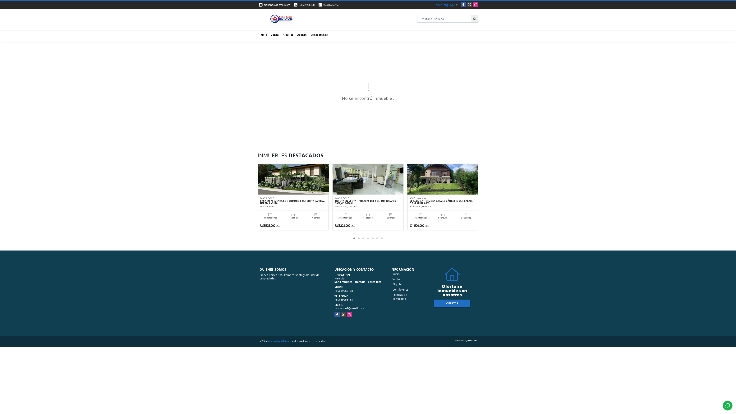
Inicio (263, 34)
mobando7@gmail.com (349, 308)
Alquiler (288, 34)
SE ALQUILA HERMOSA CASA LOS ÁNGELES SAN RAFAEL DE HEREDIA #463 (441, 202)
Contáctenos (319, 34)
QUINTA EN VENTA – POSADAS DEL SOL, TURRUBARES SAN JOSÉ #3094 (365, 202)
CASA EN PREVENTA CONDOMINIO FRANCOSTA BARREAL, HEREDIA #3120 (293, 202)
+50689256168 (306, 5)
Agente (302, 34)
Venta (275, 34)
